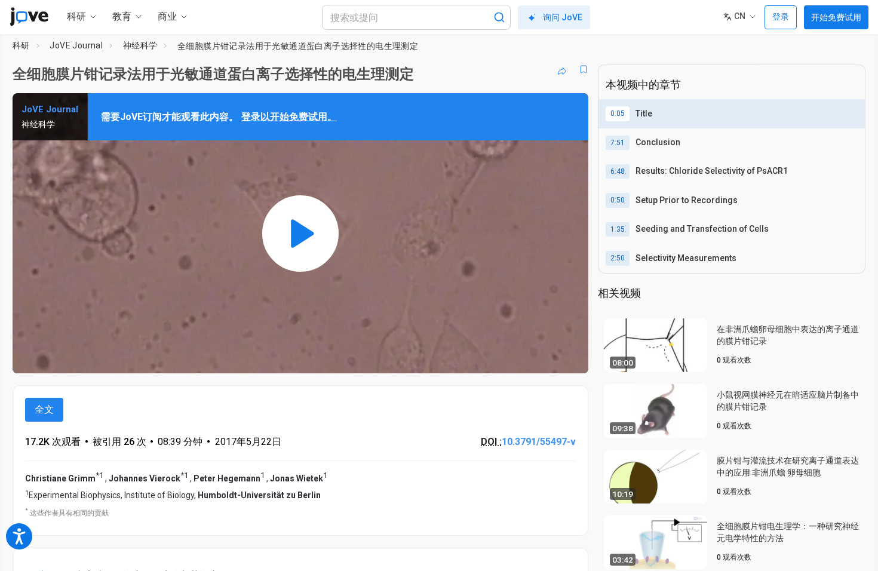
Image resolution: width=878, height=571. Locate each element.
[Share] (562, 69)
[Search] (499, 17)
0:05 (617, 113)
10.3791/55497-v (539, 441)
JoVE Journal (76, 45)
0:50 (617, 200)
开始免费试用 (836, 17)
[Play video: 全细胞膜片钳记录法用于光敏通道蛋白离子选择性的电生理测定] (300, 233)
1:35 (617, 229)
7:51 (617, 143)
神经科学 (140, 45)
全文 (44, 409)
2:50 (617, 258)
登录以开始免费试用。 (289, 116)
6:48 (617, 171)
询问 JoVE (562, 17)
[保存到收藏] (583, 69)
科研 (21, 45)
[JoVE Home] (29, 16)
